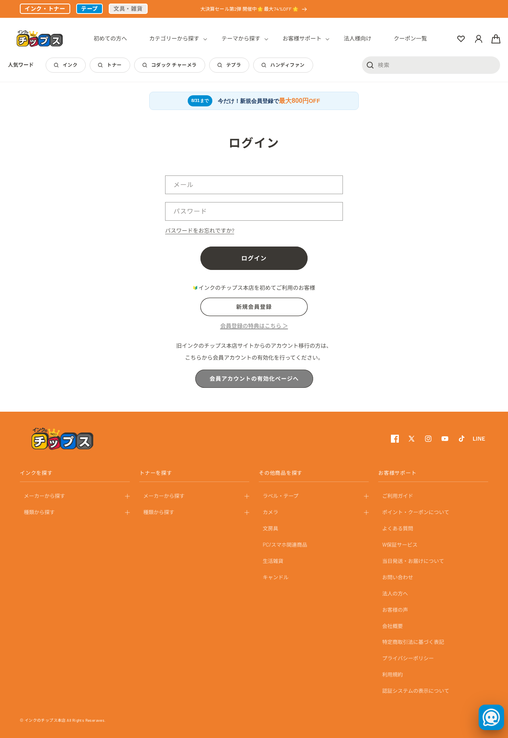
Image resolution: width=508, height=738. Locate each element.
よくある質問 (397, 528)
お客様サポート (397, 473)
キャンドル (276, 577)
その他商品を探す (280, 473)
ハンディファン (287, 64)
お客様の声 (395, 610)
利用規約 (392, 674)
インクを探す (36, 473)
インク (70, 64)
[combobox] (431, 65)
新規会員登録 (254, 306)
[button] (174, 38)
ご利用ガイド (397, 496)
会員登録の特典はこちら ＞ (254, 325)
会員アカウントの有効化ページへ (254, 378)
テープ (89, 8)
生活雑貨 (273, 561)
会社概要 (392, 626)
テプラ (233, 64)
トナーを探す (155, 473)
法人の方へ (395, 593)
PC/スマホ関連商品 (285, 544)
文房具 (270, 528)
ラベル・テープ (280, 496)
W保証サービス (400, 544)
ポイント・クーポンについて (415, 512)
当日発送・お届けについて (413, 561)
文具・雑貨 (128, 8)
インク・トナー (45, 8)
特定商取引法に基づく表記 (413, 642)
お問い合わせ (397, 577)
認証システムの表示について (415, 691)
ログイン (254, 258)
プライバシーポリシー (408, 658)
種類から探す (39, 512)
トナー (114, 64)
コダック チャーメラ (174, 64)
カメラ (270, 512)
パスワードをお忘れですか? (199, 230)
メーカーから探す (44, 496)
